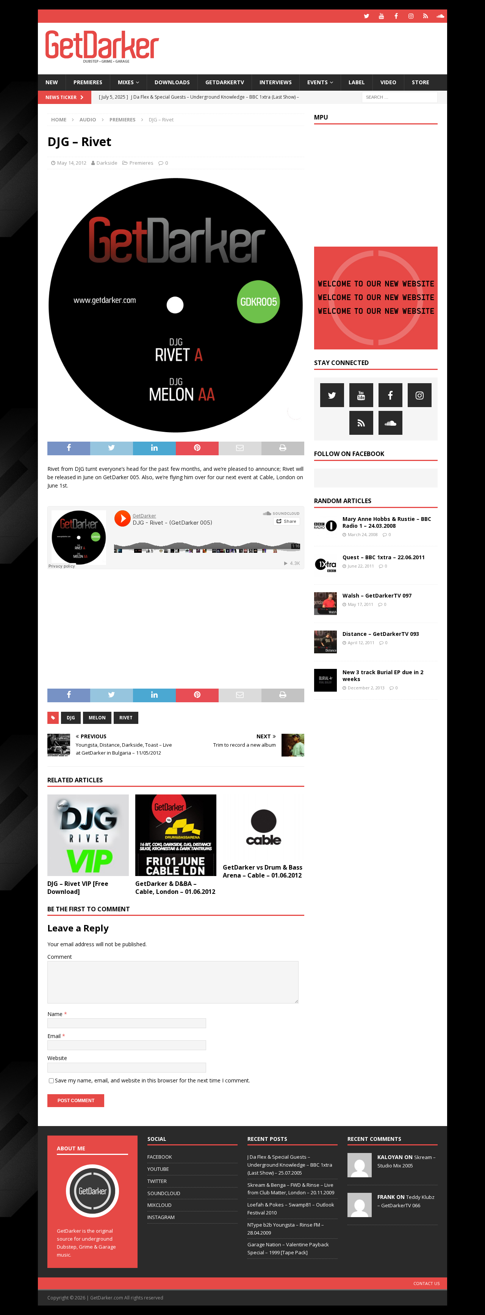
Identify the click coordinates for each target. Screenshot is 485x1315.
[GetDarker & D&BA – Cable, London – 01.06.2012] (176, 835)
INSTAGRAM (161, 1217)
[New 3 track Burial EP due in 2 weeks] (325, 680)
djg (71, 717)
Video (388, 82)
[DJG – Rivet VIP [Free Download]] (88, 835)
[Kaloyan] (359, 1173)
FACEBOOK (159, 1156)
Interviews (276, 82)
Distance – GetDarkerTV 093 (381, 633)
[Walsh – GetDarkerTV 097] (325, 603)
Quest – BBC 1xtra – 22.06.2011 (384, 557)
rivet (126, 717)
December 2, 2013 (366, 688)
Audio (88, 119)
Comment (59, 956)
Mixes (126, 82)
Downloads (172, 82)
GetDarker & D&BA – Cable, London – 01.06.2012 (175, 887)
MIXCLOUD (159, 1205)
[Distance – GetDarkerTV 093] (325, 642)
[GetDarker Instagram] (411, 16)
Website (57, 1058)
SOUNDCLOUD (163, 1193)
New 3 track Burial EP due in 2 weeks (383, 676)
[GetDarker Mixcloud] (425, 16)
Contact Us (426, 1283)
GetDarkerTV (224, 82)
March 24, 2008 (363, 534)
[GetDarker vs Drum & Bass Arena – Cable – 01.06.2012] (263, 827)
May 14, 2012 (71, 162)
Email (54, 1036)
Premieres (88, 82)
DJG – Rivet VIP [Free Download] (77, 887)
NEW (51, 82)
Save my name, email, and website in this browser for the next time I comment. (152, 1080)
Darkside (107, 162)
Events (317, 82)
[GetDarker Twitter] (366, 16)
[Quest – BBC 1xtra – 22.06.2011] (325, 565)
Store (420, 82)
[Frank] (359, 1213)
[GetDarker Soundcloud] (440, 16)
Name (55, 1014)
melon (97, 717)
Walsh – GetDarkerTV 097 (377, 595)
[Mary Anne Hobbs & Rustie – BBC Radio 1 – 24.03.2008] (325, 527)
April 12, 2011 (361, 642)
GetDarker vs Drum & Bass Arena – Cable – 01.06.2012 (262, 871)
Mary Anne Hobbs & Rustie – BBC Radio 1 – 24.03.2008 (387, 522)
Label (357, 82)
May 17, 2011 (360, 604)
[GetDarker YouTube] (381, 16)
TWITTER (157, 1181)
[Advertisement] (316, 47)
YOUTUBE (158, 1169)
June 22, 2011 (361, 566)
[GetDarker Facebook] (396, 16)
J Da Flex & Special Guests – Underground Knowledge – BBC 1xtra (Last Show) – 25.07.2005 (289, 1164)
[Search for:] (400, 96)
